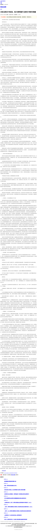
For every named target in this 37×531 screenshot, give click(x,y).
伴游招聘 (1, 521)
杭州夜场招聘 (6, 521)
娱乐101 (19, 521)
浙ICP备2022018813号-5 (18, 529)
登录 (1, 2)
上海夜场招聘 (15, 521)
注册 (1, 3)
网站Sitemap (23, 521)
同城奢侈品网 (10, 521)
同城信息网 (4, 470)
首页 (1, 9)
